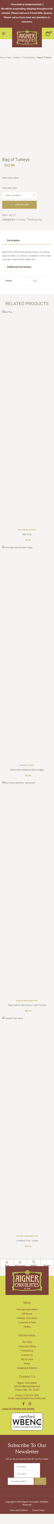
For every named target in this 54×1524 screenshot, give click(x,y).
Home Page (5, 57)
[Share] (26, 1516)
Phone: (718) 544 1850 (27, 1395)
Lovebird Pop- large (27, 1240)
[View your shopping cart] (48, 33)
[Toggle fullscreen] (16, 1516)
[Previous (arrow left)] (5, 1521)
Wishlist (47, 1265)
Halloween (23, 530)
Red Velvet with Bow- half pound (27, 1005)
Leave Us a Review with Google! (18, 1408)
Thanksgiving (29, 57)
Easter (23, 765)
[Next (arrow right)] (16, 1521)
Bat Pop (27, 534)
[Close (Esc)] (37, 1516)
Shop (7, 1265)
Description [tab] (13, 240)
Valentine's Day (31, 1001)
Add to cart (22, 205)
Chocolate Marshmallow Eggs (27, 769)
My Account (20, 1265)
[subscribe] (40, 1481)
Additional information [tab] (19, 267)
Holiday (16, 57)
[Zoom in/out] (5, 1516)
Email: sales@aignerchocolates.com (27, 1398)
